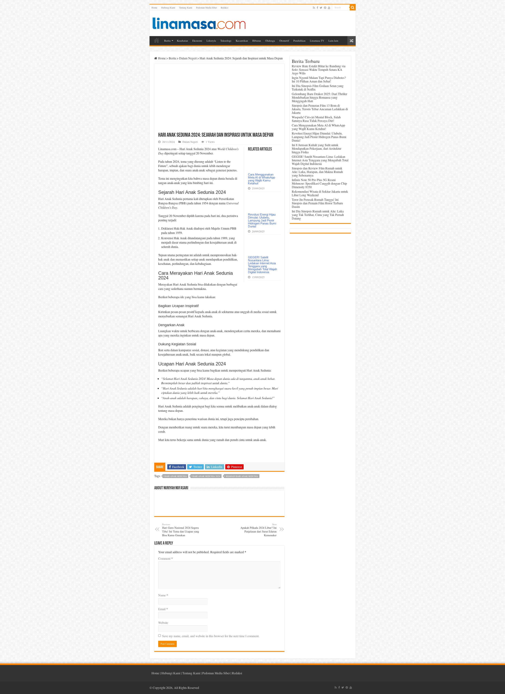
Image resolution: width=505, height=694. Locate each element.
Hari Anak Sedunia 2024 (206, 476)
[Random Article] (351, 40)
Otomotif (284, 40)
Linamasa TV (317, 40)
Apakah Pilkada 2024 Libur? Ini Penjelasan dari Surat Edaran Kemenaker (258, 530)
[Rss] (313, 7)
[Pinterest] (325, 7)
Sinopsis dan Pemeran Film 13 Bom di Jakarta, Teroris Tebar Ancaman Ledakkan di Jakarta (320, 109)
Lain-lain (333, 40)
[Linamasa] (198, 22)
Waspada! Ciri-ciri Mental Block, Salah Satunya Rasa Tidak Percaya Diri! (316, 119)
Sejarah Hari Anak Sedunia (242, 476)
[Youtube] (329, 7)
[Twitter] (321, 7)
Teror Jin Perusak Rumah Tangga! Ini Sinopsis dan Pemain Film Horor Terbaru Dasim (317, 203)
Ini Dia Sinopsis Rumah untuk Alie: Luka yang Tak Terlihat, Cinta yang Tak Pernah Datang (318, 214)
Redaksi (224, 7)
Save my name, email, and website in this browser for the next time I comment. (210, 636)
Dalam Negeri (188, 58)
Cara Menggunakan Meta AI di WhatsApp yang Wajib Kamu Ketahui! (261, 179)
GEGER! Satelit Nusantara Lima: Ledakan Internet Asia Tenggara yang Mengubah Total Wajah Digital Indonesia (262, 265)
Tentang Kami (185, 7)
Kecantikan (242, 40)
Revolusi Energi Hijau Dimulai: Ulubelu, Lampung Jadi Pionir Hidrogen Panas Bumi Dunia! (262, 220)
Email (163, 609)
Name (163, 595)
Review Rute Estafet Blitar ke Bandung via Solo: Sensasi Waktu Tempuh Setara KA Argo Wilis (318, 69)
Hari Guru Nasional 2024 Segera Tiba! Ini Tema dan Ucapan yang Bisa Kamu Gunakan (180, 530)
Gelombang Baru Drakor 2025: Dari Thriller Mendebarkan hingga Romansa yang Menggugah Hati (319, 97)
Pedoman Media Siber (206, 7)
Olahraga (270, 40)
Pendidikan (299, 40)
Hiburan (256, 40)
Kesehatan (182, 40)
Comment (165, 558)
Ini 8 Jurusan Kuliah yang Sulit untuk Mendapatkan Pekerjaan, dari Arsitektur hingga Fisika (316, 148)
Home (154, 7)
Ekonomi (197, 40)
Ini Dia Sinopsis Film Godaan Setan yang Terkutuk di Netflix (317, 87)
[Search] (353, 7)
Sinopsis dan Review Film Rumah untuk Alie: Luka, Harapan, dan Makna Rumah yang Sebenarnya (317, 171)
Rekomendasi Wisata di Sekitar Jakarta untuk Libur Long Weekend (320, 193)
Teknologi (225, 40)
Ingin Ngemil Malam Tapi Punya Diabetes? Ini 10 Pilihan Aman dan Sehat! (319, 79)
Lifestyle (211, 40)
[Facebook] (317, 7)
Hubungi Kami (168, 7)
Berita (167, 40)
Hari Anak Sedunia (175, 476)
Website (163, 622)
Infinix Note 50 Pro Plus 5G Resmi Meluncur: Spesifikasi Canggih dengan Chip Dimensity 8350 (319, 183)
